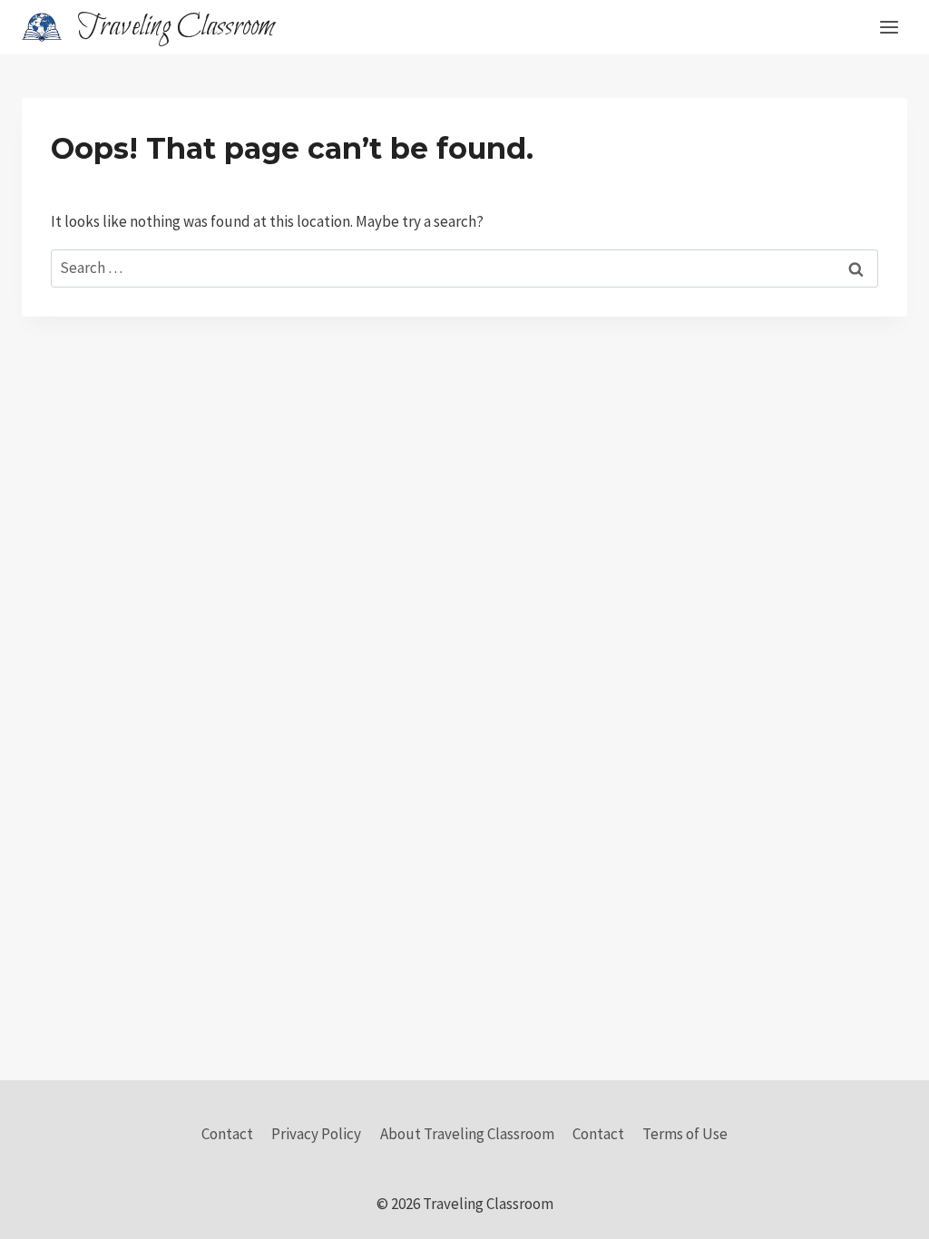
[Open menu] (888, 27)
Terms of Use (685, 1134)
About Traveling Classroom (467, 1134)
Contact (227, 1134)
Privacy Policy (316, 1134)
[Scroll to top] (883, 1211)
